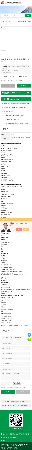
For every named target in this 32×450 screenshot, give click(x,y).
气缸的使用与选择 (8, 111)
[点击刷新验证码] (17, 383)
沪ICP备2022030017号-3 (17, 446)
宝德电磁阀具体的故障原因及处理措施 (14, 115)
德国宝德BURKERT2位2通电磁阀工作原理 (15, 107)
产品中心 (13, 21)
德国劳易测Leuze (21, 21)
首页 (9, 21)
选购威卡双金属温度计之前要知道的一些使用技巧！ (17, 123)
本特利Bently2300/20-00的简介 (12, 119)
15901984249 (29, 335)
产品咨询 (8, 85)
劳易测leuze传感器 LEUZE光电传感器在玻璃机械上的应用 (17, 103)
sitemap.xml (21, 448)
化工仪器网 (9, 448)
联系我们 (24, 85)
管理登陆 (15, 448)
